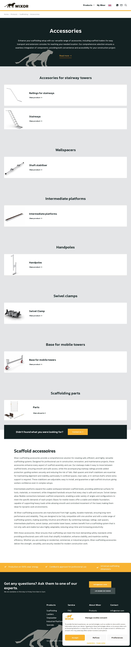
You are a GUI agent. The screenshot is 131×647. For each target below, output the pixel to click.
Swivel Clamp (37, 311)
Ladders (50, 614)
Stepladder (52, 617)
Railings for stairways (41, 93)
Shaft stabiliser (38, 165)
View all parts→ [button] (39, 413)
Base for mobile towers (42, 360)
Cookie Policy (91, 643)
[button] (117, 5)
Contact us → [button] (77, 432)
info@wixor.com (117, 610)
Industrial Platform (55, 621)
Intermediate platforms (43, 214)
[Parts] (14, 410)
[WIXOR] (16, 5)
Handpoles (35, 262)
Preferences (117, 637)
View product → (35, 97)
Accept (75, 637)
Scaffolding (24, 14)
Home (6, 14)
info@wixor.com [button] (100, 584)
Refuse (96, 637)
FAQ (69, 610)
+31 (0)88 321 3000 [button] (103, 591)
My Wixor (101, 5)
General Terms (52, 641)
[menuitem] (88, 5)
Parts (36, 407)
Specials (50, 624)
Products (87, 5)
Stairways (35, 116)
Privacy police (100, 643)
